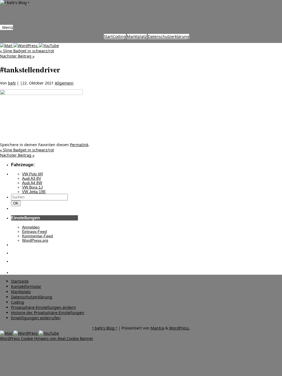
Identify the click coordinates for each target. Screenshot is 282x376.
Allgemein (64, 83)
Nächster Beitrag (17, 56)
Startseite (20, 281)
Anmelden (31, 227)
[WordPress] (26, 45)
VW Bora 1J (32, 187)
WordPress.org (35, 240)
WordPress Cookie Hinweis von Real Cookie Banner (46, 338)
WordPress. (179, 328)
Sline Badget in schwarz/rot (27, 50)
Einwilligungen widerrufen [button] (36, 317)
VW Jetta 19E (34, 191)
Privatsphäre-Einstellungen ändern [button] (43, 307)
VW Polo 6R (32, 174)
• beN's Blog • (104, 328)
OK (17, 203)
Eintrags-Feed (34, 231)
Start (108, 36)
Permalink (79, 144)
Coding (119, 36)
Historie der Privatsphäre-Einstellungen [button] (47, 312)
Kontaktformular (26, 286)
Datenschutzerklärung (168, 36)
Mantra (157, 328)
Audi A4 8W (32, 183)
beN (12, 83)
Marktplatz (137, 36)
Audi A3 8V (31, 178)
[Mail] (6, 45)
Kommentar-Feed (37, 236)
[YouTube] (49, 45)
